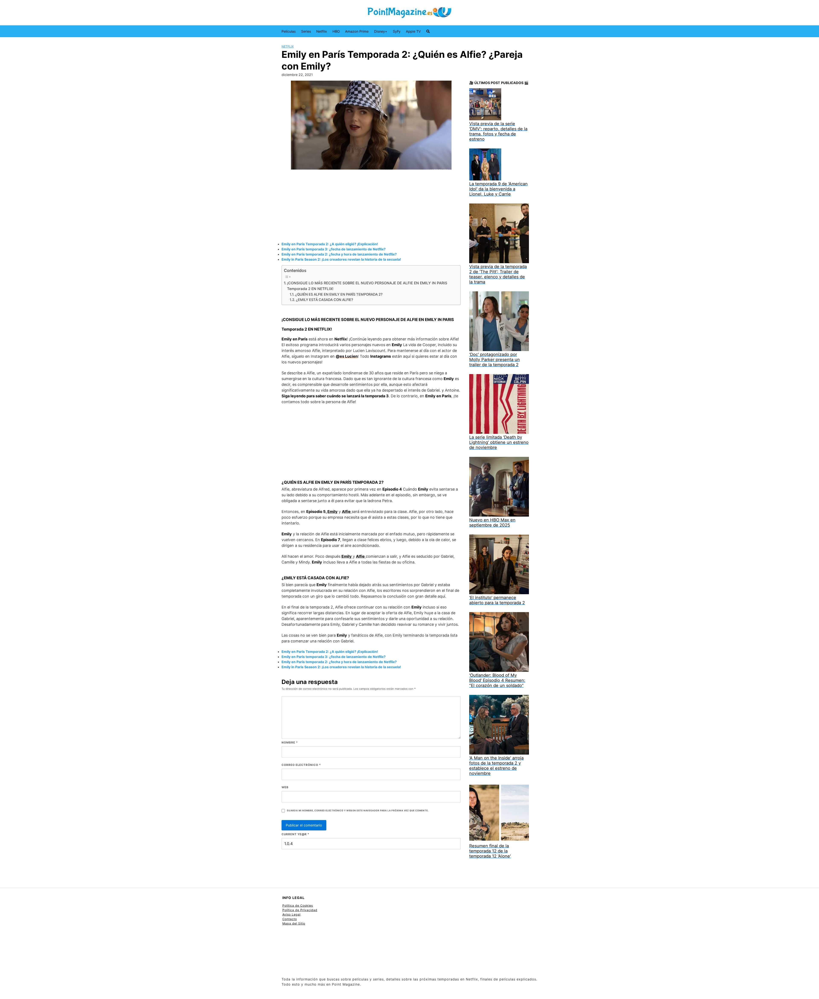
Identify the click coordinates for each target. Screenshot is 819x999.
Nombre (290, 742)
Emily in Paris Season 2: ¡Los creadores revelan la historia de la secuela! (341, 259)
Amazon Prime (357, 31)
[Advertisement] (371, 206)
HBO (336, 31)
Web (285, 787)
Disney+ (380, 31)
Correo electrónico (301, 765)
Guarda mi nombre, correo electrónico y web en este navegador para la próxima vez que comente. (357, 810)
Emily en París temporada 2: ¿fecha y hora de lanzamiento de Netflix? (339, 254)
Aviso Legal (291, 914)
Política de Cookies (297, 905)
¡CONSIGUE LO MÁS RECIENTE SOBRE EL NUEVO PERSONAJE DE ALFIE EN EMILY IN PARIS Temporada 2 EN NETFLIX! (367, 286)
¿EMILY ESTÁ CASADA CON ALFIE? (324, 300)
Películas (289, 31)
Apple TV (413, 31)
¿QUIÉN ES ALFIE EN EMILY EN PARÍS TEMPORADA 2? (339, 294)
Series (306, 31)
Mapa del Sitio (293, 923)
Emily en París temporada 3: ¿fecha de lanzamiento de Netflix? (334, 249)
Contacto (289, 919)
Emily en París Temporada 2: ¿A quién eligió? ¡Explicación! (330, 244)
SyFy (397, 31)
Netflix (321, 31)
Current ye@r (295, 834)
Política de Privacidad (299, 910)
